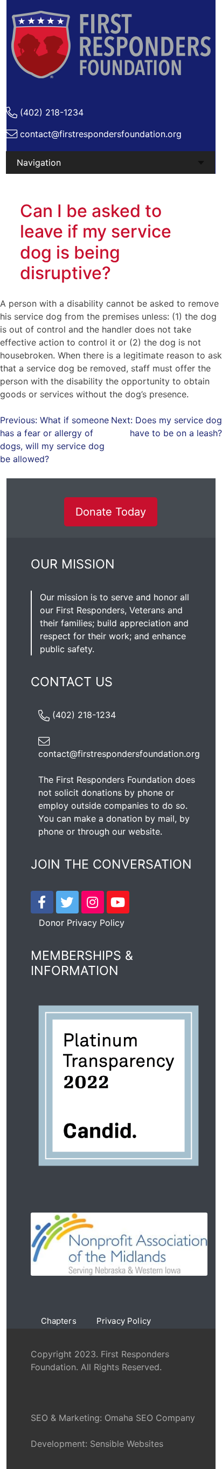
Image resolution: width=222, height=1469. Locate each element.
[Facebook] (42, 902)
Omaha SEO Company (150, 1417)
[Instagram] (92, 902)
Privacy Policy (123, 1321)
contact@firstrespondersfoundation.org (101, 133)
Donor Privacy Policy (81, 922)
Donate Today (110, 511)
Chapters (59, 1321)
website (144, 831)
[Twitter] (67, 902)
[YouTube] (118, 902)
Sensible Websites (126, 1443)
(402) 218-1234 (52, 112)
